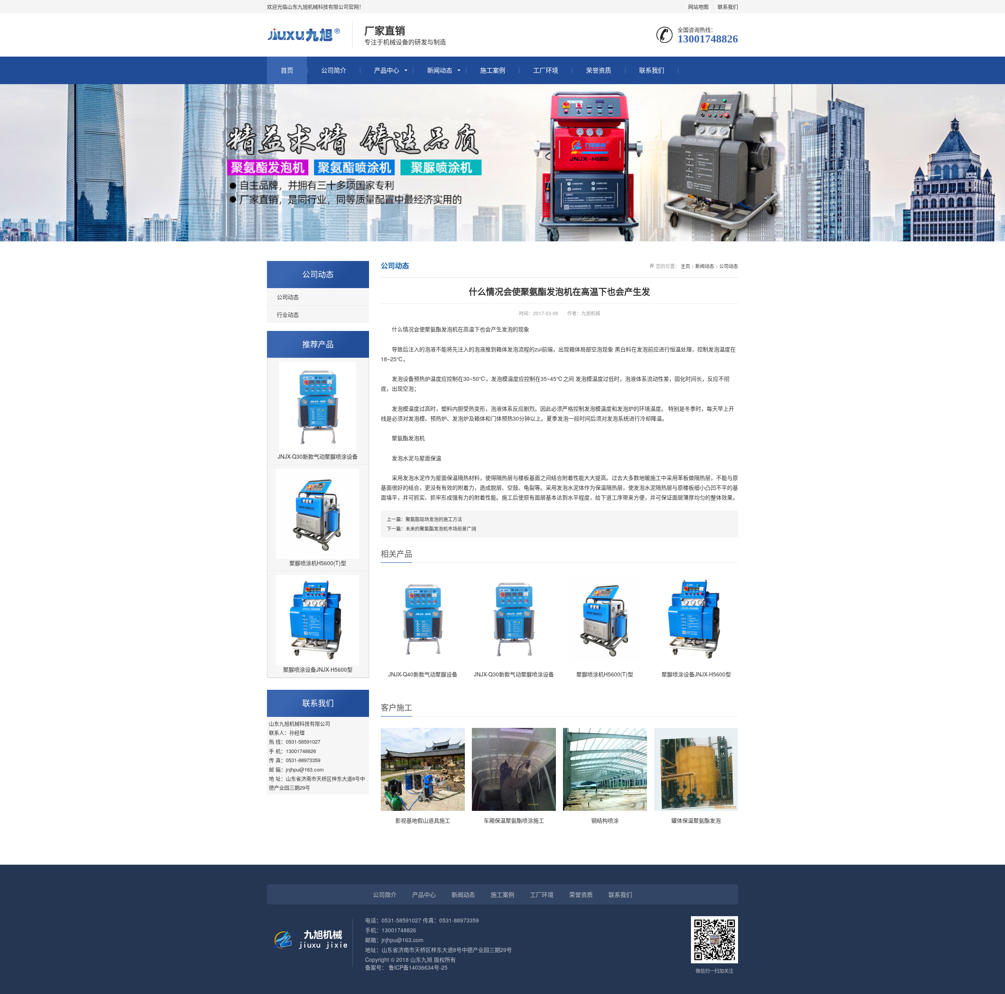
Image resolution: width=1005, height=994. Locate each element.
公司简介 (333, 70)
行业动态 (288, 314)
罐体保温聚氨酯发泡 (696, 820)
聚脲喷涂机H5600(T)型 (317, 563)
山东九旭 (421, 959)
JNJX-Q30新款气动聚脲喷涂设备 (318, 456)
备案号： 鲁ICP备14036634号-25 (406, 967)
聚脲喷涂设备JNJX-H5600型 (318, 669)
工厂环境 (545, 70)
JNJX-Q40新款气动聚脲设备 (422, 674)
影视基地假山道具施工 (422, 820)
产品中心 (386, 70)
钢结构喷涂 (605, 820)
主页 (685, 266)
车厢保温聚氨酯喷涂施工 (514, 820)
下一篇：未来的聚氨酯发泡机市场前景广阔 (431, 528)
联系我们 (728, 6)
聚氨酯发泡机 (441, 329)
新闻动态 (439, 70)
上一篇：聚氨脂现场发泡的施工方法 (424, 519)
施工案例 (492, 70)
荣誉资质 (598, 70)
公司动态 (288, 297)
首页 (287, 70)
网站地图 (698, 6)
